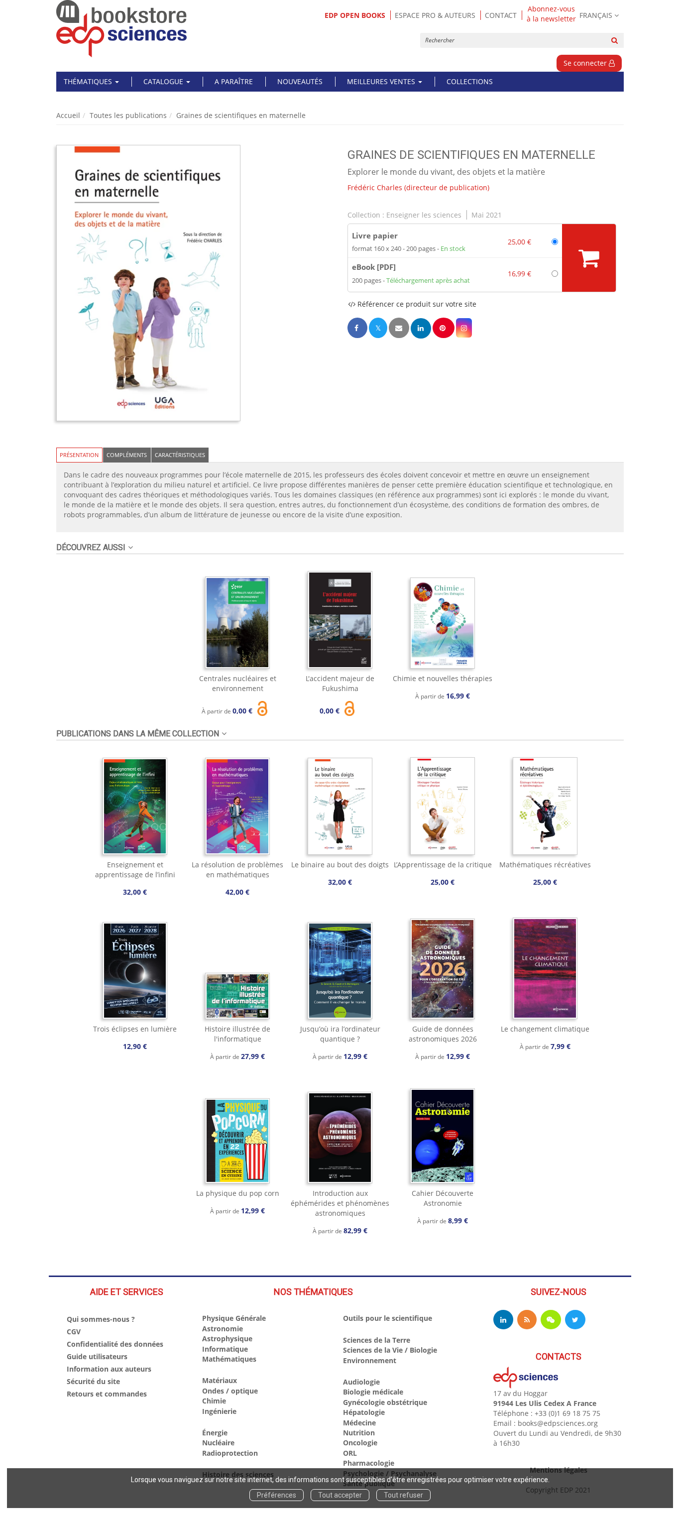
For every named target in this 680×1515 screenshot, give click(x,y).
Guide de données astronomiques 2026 (443, 1034)
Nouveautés (300, 81)
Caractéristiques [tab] (180, 455)
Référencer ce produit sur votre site (415, 304)
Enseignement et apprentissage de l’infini (135, 869)
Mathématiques (229, 1359)
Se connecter (586, 63)
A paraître (234, 81)
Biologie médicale (373, 1392)
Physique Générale (234, 1318)
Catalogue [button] (164, 81)
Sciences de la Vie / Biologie (390, 1350)
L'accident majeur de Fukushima (340, 683)
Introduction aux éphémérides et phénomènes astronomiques (340, 1203)
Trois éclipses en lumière (135, 1029)
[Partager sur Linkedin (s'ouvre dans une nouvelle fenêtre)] (421, 328)
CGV (74, 1331)
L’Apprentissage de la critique (443, 864)
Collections (470, 81)
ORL (350, 1453)
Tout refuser (403, 1495)
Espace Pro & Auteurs (435, 15)
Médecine (359, 1422)
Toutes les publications (128, 115)
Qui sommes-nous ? (101, 1319)
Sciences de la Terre (376, 1340)
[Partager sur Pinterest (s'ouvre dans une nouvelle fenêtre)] (443, 328)
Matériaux (219, 1380)
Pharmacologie (368, 1463)
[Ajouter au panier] (589, 258)
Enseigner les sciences (423, 215)
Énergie (214, 1432)
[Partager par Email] (399, 328)
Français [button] (595, 15)
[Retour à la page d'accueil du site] (121, 28)
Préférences (276, 1495)
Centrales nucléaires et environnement (237, 683)
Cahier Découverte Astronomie (442, 1198)
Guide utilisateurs (97, 1356)
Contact (501, 15)
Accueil (68, 115)
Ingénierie (219, 1411)
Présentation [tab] (79, 455)
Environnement (369, 1360)
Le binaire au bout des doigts (340, 864)
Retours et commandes (107, 1393)
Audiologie (361, 1382)
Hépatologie (364, 1412)
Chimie (214, 1400)
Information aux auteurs (109, 1369)
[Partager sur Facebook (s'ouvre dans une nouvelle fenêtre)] (357, 328)
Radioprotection (230, 1453)
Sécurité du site (93, 1381)
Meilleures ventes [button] (382, 81)
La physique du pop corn (237, 1193)
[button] (148, 283)
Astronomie (222, 1328)
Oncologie (360, 1442)
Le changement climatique (545, 1029)
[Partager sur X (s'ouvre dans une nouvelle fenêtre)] (378, 328)
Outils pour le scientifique (387, 1318)
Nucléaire (218, 1442)
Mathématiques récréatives (545, 864)
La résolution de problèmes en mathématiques (237, 869)
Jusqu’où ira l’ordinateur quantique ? (340, 1034)
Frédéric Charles (374, 187)
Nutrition (359, 1432)
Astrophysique (227, 1338)
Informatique (225, 1349)
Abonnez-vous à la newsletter (551, 14)
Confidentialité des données (115, 1344)
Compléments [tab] (127, 455)
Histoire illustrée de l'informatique (237, 1034)
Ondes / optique (230, 1391)
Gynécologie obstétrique (385, 1402)
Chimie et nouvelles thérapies (442, 678)
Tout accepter (340, 1495)
